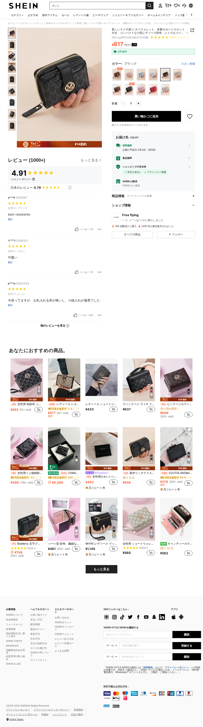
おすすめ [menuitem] (33, 15)
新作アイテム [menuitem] (50, 15)
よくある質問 (62, 650)
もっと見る (101, 569)
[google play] (181, 618)
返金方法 (35, 634)
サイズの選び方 (38, 648)
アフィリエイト (38, 660)
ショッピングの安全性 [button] (134, 166)
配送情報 (35, 624)
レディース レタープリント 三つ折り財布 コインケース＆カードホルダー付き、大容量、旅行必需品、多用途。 (64, 404)
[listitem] (26, 390)
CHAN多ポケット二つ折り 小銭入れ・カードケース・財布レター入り (64, 473)
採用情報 (10, 629)
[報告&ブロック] (99, 229)
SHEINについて (14, 614)
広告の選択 (77, 714)
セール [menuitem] (65, 15)
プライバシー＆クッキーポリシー (52, 709)
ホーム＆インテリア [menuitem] (159, 15)
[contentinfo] (152, 696)
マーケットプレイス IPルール (21, 714)
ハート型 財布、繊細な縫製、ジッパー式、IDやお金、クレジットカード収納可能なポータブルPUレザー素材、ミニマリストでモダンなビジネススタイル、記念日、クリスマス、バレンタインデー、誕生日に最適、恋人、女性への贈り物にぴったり (64, 543)
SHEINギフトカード (64, 628)
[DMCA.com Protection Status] (115, 706)
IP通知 (44, 714)
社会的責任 (12, 619)
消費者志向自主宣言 (15, 651)
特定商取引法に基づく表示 (15, 635)
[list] (135, 617)
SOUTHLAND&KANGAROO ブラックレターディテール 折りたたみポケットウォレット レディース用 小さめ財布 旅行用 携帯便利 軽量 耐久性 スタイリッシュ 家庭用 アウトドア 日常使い (176, 473)
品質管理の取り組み (15, 658)
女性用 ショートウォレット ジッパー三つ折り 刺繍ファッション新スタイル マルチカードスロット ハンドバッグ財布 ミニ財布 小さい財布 (139, 543)
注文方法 (35, 638)
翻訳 (10, 219)
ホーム (11, 23)
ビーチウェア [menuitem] (100, 15)
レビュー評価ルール (64, 644)
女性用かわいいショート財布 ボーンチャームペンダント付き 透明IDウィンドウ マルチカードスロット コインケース (102, 476)
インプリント (60, 714)
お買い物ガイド (38, 614)
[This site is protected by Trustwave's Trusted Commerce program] (106, 706)
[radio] (117, 74)
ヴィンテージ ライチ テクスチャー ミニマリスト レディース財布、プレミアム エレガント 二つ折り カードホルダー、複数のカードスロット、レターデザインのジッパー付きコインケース (139, 404)
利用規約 (148, 667)
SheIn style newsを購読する (121, 627)
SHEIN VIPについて (39, 654)
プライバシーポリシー (177, 667)
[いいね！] (76, 229)
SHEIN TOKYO (14, 641)
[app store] (173, 618)
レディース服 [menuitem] (81, 15)
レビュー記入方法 (64, 638)
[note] (27, 399)
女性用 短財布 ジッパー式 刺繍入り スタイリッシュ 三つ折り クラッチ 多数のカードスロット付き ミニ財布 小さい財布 (27, 404)
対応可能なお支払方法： (116, 686)
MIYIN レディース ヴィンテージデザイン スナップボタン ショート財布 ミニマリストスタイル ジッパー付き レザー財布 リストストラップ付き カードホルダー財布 (101, 543)
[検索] (149, 5)
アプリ (174, 609)
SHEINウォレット (64, 634)
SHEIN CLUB (13, 663)
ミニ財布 (77, 23)
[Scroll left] (186, 15)
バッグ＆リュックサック (30, 23)
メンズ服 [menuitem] (180, 15)
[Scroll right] (191, 15)
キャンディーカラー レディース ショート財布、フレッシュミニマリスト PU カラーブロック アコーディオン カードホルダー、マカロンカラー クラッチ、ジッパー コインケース (176, 543)
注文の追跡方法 (38, 643)
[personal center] (160, 5)
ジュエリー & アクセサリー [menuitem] (128, 15)
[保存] (189, 116)
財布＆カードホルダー (58, 23)
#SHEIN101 (12, 645)
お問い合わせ (62, 617)
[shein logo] (23, 5)
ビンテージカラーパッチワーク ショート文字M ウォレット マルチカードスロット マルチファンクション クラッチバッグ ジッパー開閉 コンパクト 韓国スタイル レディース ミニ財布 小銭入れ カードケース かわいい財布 (176, 404)
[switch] (68, 188)
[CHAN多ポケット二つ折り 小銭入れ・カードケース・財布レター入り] (64, 448)
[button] (184, 5)
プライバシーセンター (18, 709)
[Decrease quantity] (123, 103)
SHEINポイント (63, 622)
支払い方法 (36, 619)
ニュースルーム (14, 624)
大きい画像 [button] (188, 63)
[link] (168, 5)
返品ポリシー (37, 629)
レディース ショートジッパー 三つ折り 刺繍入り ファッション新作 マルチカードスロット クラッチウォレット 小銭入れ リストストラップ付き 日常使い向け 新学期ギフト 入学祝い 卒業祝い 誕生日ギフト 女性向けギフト (101, 404)
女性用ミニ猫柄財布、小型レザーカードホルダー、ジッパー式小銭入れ (27, 473)
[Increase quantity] (138, 103)
